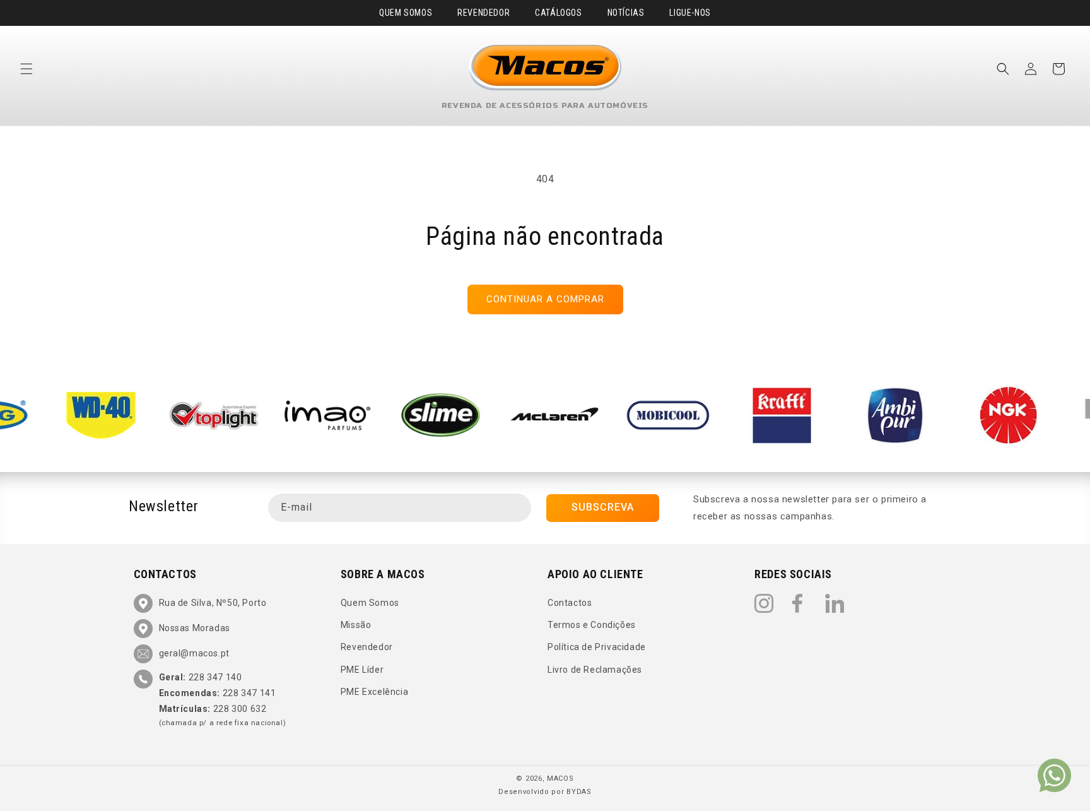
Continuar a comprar (545, 299)
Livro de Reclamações (595, 670)
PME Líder (362, 670)
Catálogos (558, 13)
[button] (26, 69)
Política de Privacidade (597, 647)
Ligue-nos (689, 13)
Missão (356, 625)
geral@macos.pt (194, 653)
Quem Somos (405, 13)
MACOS (560, 778)
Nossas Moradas (194, 628)
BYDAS (579, 792)
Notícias (626, 13)
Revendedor (483, 13)
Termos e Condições (592, 625)
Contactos (570, 603)
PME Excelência (374, 692)
